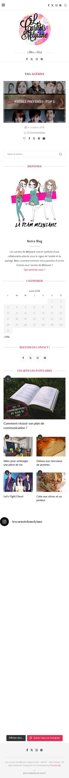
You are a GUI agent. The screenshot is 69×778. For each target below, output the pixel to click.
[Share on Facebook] (30, 138)
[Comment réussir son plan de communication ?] (34, 398)
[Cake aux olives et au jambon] (51, 482)
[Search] (65, 5)
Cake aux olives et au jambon (49, 498)
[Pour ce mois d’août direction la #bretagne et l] (34, 712)
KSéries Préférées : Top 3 (34, 102)
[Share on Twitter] (34, 138)
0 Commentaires (36, 133)
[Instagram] (56, 5)
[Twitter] (52, 5)
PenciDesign (55, 765)
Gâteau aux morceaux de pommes (49, 463)
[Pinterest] (60, 5)
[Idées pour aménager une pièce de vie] (18, 446)
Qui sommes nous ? (34, 270)
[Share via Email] (44, 138)
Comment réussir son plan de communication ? (24, 426)
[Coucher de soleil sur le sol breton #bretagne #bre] (34, 672)
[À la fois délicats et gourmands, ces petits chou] (34, 549)
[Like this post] (24, 138)
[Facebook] (48, 5)
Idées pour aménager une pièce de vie (16, 463)
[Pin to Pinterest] (39, 138)
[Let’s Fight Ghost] (18, 482)
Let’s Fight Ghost (13, 496)
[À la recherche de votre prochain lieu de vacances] (34, 631)
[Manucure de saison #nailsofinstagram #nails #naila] (34, 590)
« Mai (6, 337)
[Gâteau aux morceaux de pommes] (51, 446)
